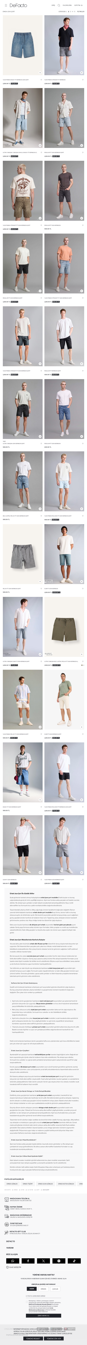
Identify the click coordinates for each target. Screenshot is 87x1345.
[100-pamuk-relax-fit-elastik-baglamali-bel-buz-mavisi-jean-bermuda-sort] (64, 481)
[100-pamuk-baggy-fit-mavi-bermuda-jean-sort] (23, 45)
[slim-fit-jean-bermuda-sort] (64, 700)
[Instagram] (58, 1261)
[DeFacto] (18, 5)
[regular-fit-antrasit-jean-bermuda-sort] (23, 264)
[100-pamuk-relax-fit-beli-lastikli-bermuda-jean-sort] (64, 772)
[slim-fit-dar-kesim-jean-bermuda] (23, 845)
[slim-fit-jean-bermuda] (64, 554)
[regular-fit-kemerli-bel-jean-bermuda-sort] (64, 336)
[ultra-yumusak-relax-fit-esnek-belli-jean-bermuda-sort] (23, 409)
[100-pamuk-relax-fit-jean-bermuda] (23, 700)
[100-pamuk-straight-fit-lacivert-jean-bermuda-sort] (23, 336)
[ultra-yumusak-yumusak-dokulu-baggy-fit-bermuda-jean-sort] (23, 118)
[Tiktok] (74, 1261)
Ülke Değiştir (15, 1267)
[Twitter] (43, 1261)
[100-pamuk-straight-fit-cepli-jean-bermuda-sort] (64, 845)
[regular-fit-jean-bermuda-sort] (64, 409)
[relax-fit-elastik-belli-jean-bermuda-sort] (23, 554)
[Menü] (6, 5)
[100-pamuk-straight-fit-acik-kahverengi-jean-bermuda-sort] (23, 191)
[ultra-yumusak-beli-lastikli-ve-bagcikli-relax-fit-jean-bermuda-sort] (64, 627)
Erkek (43, 1289)
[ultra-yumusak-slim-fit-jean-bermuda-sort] (23, 627)
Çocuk (55, 1289)
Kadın (32, 1289)
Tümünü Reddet (33, 1339)
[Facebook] (28, 1261)
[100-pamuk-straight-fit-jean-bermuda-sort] (64, 264)
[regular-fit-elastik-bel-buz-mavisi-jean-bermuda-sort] (64, 118)
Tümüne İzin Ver (54, 1339)
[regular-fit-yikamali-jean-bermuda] (64, 191)
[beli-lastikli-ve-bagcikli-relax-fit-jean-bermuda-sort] (23, 481)
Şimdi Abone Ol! (43, 1315)
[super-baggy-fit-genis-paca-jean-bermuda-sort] (23, 772)
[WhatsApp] (12, 1261)
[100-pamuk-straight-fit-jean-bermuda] (64, 45)
